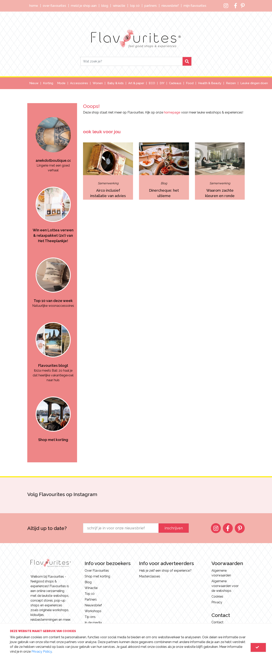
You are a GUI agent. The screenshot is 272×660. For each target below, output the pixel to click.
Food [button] (190, 83)
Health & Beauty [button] (209, 83)
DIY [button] (162, 83)
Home (33, 6)
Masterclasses (149, 576)
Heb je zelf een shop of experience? (165, 570)
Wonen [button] (98, 83)
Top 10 (135, 6)
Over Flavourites (54, 6)
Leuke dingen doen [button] (254, 83)
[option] (53, 138)
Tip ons (90, 617)
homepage (172, 112)
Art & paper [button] (136, 83)
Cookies (217, 596)
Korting (48, 83)
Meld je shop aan (84, 6)
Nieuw (33, 83)
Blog (104, 6)
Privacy (216, 602)
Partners (150, 6)
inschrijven (173, 528)
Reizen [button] (231, 83)
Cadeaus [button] (175, 83)
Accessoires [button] (79, 83)
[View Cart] (258, 647)
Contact (217, 622)
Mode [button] (61, 83)
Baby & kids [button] (115, 83)
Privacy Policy (41, 651)
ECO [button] (152, 83)
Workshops (93, 611)
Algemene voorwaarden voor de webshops (225, 586)
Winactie (119, 6)
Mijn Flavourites (195, 6)
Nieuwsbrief (170, 6)
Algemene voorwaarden (221, 573)
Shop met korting (97, 576)
